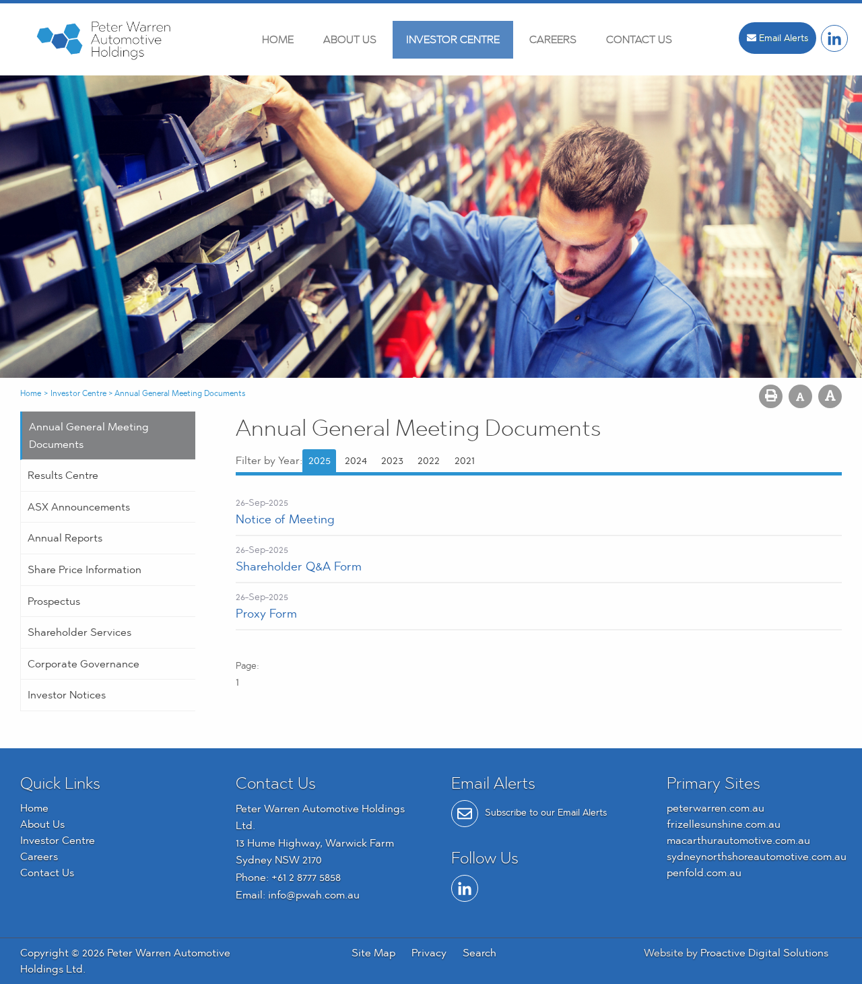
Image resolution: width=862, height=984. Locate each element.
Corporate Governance (83, 664)
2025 (319, 460)
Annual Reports (65, 538)
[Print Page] (771, 396)
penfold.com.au (704, 872)
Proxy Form (266, 613)
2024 (356, 460)
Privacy (428, 953)
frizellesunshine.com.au (724, 824)
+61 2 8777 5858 (306, 877)
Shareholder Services (79, 632)
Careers (552, 39)
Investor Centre (453, 39)
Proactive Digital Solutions (764, 953)
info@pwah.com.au (314, 895)
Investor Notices (67, 695)
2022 (429, 460)
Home (278, 39)
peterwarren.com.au (715, 808)
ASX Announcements (79, 507)
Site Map (373, 953)
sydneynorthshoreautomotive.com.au (757, 856)
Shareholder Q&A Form (299, 566)
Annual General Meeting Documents (89, 435)
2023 (392, 460)
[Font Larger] (830, 396)
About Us (349, 39)
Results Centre (63, 475)
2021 (465, 460)
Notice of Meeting (285, 519)
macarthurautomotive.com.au (738, 840)
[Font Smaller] (800, 396)
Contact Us (639, 39)
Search (479, 953)
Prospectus (54, 601)
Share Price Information (84, 569)
